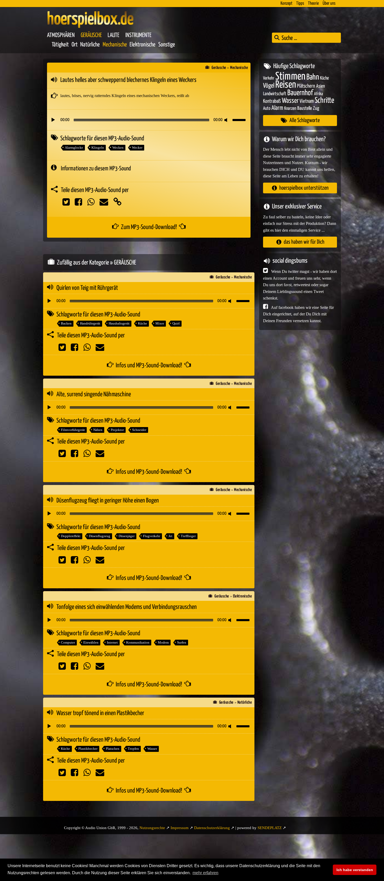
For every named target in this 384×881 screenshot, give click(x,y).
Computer (68, 642)
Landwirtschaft (274, 93)
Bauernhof (300, 93)
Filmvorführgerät (73, 430)
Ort (75, 44)
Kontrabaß (272, 101)
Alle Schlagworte (304, 120)
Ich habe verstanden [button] (354, 870)
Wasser (152, 749)
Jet (170, 536)
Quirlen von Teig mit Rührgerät (87, 288)
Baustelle (304, 108)
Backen (66, 323)
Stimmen (290, 76)
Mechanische (115, 44)
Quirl (176, 323)
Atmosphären (61, 35)
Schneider (139, 430)
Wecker (137, 147)
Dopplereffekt (70, 536)
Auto (266, 108)
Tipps (300, 3)
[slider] (239, 119)
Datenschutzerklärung (212, 828)
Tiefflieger (188, 536)
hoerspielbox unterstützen (304, 187)
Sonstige (166, 44)
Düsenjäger (127, 536)
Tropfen (133, 749)
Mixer (159, 323)
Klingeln (97, 147)
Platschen (112, 749)
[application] (149, 120)
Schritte (324, 100)
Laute (113, 35)
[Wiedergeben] (53, 120)
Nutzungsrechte (152, 828)
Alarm (277, 108)
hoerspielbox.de (90, 19)
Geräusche (91, 35)
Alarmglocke (74, 147)
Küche (142, 323)
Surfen (181, 642)
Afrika (318, 94)
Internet (112, 642)
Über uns (329, 3)
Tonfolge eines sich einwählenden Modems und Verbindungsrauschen (126, 607)
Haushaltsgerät (119, 323)
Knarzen (290, 108)
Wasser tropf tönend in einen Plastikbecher (100, 713)
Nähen (97, 430)
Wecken (118, 147)
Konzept (286, 3)
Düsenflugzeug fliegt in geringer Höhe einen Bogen (107, 501)
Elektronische (142, 44)
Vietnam (307, 101)
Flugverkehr (151, 536)
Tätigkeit (60, 44)
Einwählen (90, 642)
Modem (163, 642)
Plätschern (306, 86)
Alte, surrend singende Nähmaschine (93, 394)
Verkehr (268, 78)
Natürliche (90, 44)
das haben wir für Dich (304, 242)
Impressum (180, 828)
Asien (320, 86)
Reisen (285, 85)
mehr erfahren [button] (205, 873)
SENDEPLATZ (270, 828)
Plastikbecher (87, 749)
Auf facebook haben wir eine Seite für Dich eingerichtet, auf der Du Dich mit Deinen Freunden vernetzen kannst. (298, 314)
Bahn (312, 77)
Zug (316, 108)
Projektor (117, 430)
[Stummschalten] (226, 120)
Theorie (313, 3)
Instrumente (138, 35)
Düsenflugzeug (99, 536)
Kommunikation (137, 642)
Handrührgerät (90, 323)
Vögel (268, 86)
